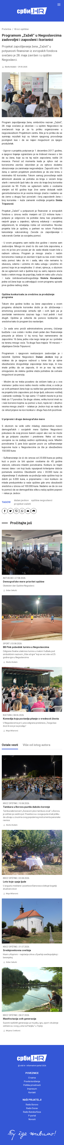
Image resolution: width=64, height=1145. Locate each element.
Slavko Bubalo (10, 67)
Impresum (32, 1089)
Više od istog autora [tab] (36, 745)
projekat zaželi (22, 503)
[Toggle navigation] (58, 5)
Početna (6, 29)
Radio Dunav (32, 1108)
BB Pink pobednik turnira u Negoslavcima (26, 647)
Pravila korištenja (32, 1081)
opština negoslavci (41, 500)
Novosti (32, 1119)
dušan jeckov (21, 500)
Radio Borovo (32, 1104)
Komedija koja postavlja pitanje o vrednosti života (31, 718)
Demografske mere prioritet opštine (23, 581)
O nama (32, 1078)
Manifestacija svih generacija (19, 1018)
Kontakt (32, 1092)
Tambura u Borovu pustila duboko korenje (26, 807)
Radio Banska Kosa (32, 1112)
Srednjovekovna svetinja (17, 950)
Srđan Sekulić (11, 590)
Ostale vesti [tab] (10, 745)
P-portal (32, 1115)
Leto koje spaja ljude (14, 881)
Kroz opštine (21, 29)
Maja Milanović (12, 731)
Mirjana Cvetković (13, 1031)
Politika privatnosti (32, 1085)
